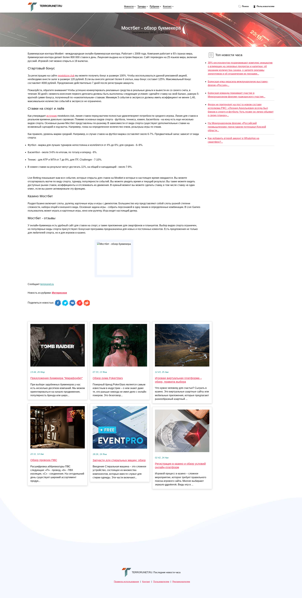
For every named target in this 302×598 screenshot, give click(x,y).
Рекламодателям (181, 581)
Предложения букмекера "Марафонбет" (56, 378)
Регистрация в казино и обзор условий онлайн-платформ (180, 465)
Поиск (245, 6)
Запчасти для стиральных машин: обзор (119, 460)
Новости (129, 6)
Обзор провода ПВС (43, 460)
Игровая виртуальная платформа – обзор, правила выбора (178, 380)
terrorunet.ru (47, 284)
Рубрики (154, 6)
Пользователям (265, 6)
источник (51, 115)
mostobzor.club (66, 75)
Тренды (141, 6)
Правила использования (126, 581)
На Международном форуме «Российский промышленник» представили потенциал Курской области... (237, 127)
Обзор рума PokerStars (108, 378)
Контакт (167, 6)
